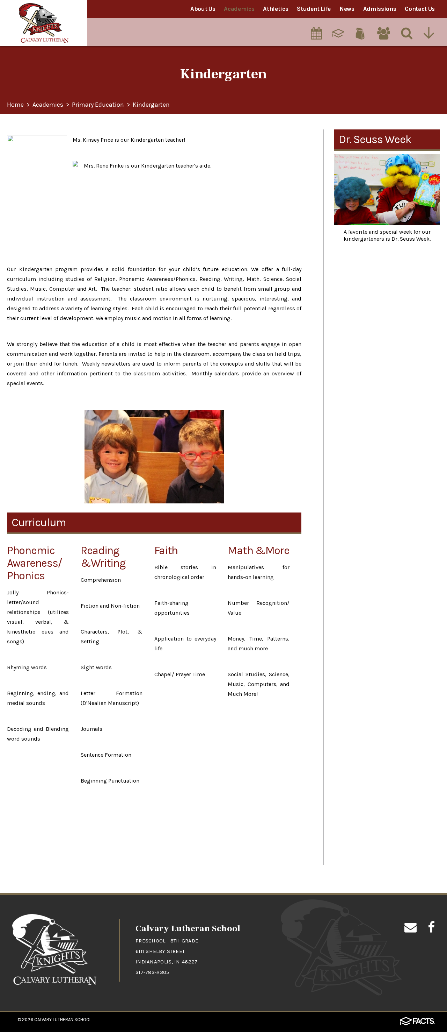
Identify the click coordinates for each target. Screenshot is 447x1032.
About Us (202, 8)
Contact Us (420, 8)
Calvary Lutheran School (62, 1019)
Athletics (275, 8)
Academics (239, 8)
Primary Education (98, 104)
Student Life (314, 8)
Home (15, 104)
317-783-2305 (152, 972)
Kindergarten (151, 104)
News (346, 8)
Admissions (379, 8)
